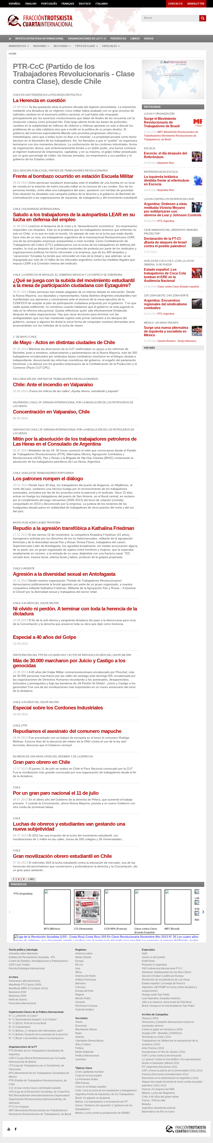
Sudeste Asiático (84, 1009)
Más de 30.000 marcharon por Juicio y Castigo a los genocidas (69, 663)
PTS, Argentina (165, 221)
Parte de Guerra (18, 999)
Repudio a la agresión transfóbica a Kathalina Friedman (73, 528)
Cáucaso (80, 987)
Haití (144, 953)
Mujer (78, 1033)
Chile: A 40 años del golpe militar (160, 1096)
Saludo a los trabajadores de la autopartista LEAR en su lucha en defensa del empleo (74, 217)
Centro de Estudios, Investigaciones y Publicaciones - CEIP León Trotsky (39, 963)
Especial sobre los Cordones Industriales (58, 707)
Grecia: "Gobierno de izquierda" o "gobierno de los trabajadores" (103, 1107)
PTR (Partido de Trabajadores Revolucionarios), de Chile (38, 1082)
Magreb (79, 994)
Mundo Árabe (83, 998)
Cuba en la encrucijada (88, 1075)
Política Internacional (87, 1055)
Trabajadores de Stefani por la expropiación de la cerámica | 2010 (170, 1042)
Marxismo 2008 (17, 992)
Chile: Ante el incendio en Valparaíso (53, 384)
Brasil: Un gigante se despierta (92, 1098)
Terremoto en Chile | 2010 (156, 1036)
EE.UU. (79, 964)
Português (49, 3)
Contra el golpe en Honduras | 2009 (162, 1029)
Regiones (39, 46)
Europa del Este (84, 990)
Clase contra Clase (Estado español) (178, 286)
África (78, 972)
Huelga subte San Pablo (156, 994)
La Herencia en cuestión (39, 100)
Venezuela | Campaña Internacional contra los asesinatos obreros (168, 1024)
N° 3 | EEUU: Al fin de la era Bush (27, 1023)
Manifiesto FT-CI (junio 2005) (25, 984)
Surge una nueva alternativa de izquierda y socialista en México (166, 331)
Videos (148, 38)
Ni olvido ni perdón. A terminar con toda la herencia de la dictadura (75, 611)
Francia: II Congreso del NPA (158, 1089)
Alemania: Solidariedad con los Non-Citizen (166, 972)
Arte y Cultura (83, 1044)
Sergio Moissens (186, 341)
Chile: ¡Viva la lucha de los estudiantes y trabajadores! (106, 1090)
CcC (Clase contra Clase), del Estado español (35, 1088)
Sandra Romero (166, 341)
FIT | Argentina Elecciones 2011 (159, 1066)
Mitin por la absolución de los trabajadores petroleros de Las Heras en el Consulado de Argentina (74, 441)
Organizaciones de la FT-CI (87, 38)
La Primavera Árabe (86, 1079)
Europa (79, 961)
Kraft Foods (148, 961)
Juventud (80, 1059)
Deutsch (85, 3)
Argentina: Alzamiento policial (158, 1107)
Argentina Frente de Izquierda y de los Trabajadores (104, 1094)
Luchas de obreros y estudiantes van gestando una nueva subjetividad (69, 826)
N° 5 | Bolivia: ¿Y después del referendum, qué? (36, 1030)
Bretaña (146, 1104)
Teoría (78, 1022)
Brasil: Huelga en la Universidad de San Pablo (168, 1005)
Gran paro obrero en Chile (41, 762)
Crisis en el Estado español (90, 1086)
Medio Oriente (83, 957)
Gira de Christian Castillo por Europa (162, 975)
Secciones (60, 46)
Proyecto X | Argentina (154, 964)
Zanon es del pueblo (153, 957)
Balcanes (80, 983)
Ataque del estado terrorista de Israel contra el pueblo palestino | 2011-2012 (172, 1083)
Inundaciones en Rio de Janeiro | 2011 (164, 1051)
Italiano (101, 3)
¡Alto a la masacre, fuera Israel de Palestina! (167, 1002)
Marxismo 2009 (17, 995)
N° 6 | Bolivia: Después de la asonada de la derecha (38, 1034)
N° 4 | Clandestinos (20, 1027)
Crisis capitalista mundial (89, 1071)
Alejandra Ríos (165, 162)
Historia (79, 1036)
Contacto (175, 3)
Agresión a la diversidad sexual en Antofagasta (64, 574)
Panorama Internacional (22, 1003)
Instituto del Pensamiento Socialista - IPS (32, 957)
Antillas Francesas (85, 979)
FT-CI (106, 21)
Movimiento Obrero (86, 1029)
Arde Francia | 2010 (153, 1048)
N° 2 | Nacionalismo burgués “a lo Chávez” (33, 1019)
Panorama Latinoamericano (24, 980)
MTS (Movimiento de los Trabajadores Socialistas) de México (39, 1075)
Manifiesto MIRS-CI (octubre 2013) (28, 988)
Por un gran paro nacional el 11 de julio (56, 793)
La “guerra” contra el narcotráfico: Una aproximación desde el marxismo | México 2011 (171, 1061)
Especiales (109, 46)
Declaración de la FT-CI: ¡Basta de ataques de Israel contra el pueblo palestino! (165, 242)
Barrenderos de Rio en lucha (158, 1111)
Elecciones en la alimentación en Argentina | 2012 (170, 1078)
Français (68, 3)
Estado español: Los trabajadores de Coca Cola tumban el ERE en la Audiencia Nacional (165, 275)
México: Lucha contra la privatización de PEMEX (102, 1112)
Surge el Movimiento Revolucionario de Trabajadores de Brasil (162, 122)
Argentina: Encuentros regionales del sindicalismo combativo (165, 304)
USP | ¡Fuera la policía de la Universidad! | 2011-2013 (172, 1070)
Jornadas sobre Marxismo (23, 953)
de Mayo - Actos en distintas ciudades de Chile (64, 342)
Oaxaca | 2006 (150, 1018)
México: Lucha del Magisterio (158, 1093)
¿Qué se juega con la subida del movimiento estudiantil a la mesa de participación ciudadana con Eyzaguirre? (74, 282)
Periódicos (118, 38)
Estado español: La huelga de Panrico (163, 983)
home (10, 38)
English (30, 3)
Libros (135, 38)
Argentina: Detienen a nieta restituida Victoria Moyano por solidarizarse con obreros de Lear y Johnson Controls (172, 209)
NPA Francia (82, 1083)
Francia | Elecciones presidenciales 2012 (165, 1074)
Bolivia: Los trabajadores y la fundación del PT (101, 1101)
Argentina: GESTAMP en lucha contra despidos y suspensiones (169, 989)
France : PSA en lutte (153, 1100)
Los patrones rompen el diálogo (48, 478)
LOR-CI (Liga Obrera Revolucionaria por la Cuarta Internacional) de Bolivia (37, 1060)
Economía (81, 1025)
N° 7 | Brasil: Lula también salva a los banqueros (36, 1038)
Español (15, 3)
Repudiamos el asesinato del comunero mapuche (67, 731)
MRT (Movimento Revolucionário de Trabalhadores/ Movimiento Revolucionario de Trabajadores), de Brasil (171, 136)
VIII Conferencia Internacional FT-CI (162, 968)
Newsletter (195, 3)
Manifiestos (17, 46)
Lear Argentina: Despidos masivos (161, 998)
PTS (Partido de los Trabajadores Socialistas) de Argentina (36, 1052)
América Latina (83, 953)
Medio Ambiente (84, 1051)
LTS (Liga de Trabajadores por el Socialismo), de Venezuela (36, 1067)
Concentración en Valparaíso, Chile (51, 411)
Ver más (149, 348)
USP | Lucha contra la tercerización (162, 1055)
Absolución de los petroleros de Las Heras (166, 979)
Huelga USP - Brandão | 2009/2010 (162, 1033)
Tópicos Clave (85, 46)
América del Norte (85, 975)
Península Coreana (86, 1005)
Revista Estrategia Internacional (39, 38)
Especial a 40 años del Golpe (44, 637)
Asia (77, 968)
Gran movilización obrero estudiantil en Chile (62, 856)
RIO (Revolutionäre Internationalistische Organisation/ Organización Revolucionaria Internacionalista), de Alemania (39, 1099)
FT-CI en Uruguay (19, 1106)
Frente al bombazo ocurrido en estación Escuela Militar (73, 176)
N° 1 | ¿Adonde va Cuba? (23, 1015)
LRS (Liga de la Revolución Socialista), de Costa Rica (39, 1091)
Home (12, 53)
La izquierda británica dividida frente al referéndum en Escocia (166, 180)
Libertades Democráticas (89, 1040)
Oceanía (80, 1002)
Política (79, 1048)
